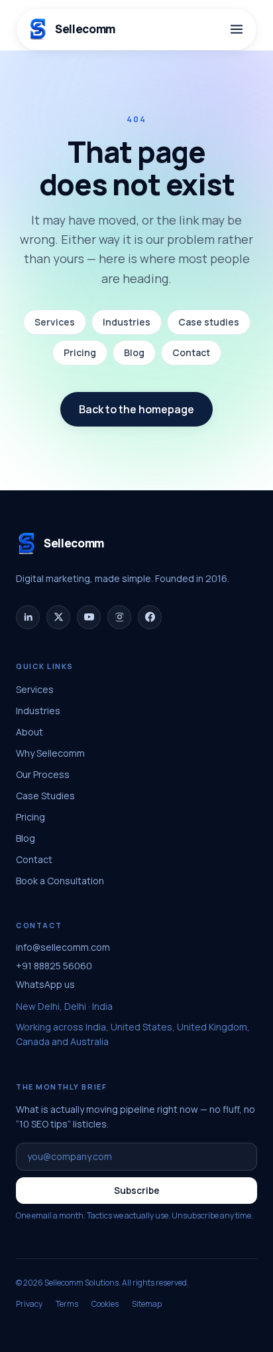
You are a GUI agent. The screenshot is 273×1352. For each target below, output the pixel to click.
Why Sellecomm (50, 753)
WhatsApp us (45, 984)
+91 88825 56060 (54, 965)
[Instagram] (119, 617)
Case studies (208, 322)
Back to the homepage (136, 409)
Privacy (29, 1304)
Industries (126, 322)
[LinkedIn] (28, 617)
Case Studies (45, 795)
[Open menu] (236, 29)
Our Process (43, 774)
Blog (134, 352)
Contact (191, 352)
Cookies (105, 1304)
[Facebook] (150, 617)
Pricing (80, 352)
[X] (58, 617)
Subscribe (137, 1190)
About (29, 731)
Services (54, 322)
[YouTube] (89, 617)
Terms (67, 1304)
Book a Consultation (60, 880)
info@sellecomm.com (63, 947)
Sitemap (147, 1304)
